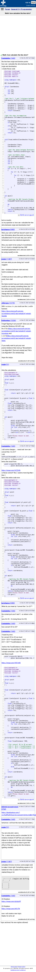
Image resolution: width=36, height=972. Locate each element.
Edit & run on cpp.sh (27, 215)
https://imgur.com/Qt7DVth (11, 470)
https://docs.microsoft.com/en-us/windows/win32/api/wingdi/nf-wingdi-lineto (16, 338)
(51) (5, 364)
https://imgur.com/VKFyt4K (11, 663)
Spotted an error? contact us (18, 970)
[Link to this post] (19, 229)
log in (33, 2)
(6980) (8, 230)
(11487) (6, 259)
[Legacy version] (30, 5)
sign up (27, 2)
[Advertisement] (18, 74)
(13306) (8, 320)
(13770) (8, 303)
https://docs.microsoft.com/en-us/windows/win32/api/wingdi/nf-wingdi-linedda (16, 313)
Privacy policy (21, 966)
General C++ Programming (21, 9)
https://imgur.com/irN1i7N (11, 909)
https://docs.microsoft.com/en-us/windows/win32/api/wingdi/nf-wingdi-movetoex (16, 331)
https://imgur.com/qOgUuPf (11, 901)
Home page (14, 966)
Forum (7, 9)
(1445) (8, 58)
